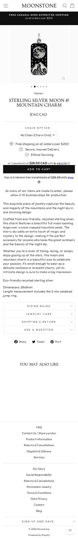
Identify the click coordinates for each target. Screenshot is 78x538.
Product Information (39, 439)
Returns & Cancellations (39, 445)
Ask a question (39, 329)
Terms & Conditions (39, 492)
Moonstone (39, 6)
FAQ (39, 427)
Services (39, 457)
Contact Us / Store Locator (39, 433)
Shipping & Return (39, 321)
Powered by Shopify (39, 534)
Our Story (39, 468)
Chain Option (37, 127)
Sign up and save (38, 521)
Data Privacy (39, 498)
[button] (39, 163)
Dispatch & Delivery (39, 451)
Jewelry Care (39, 314)
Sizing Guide (39, 306)
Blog (39, 511)
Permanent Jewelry (39, 487)
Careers (39, 504)
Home (38, 93)
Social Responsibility (39, 474)
